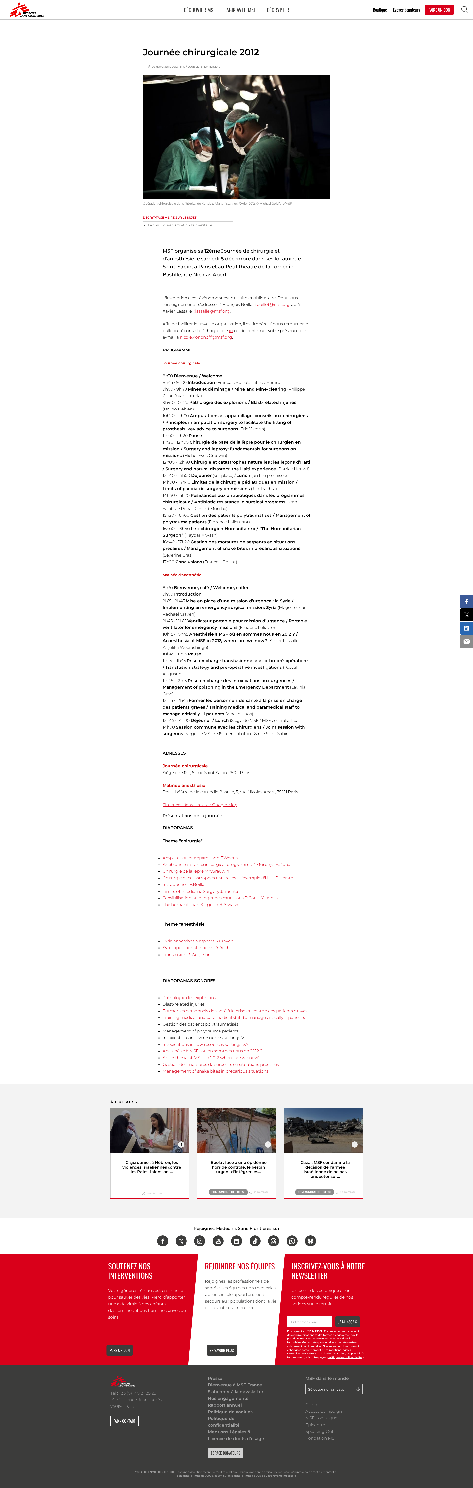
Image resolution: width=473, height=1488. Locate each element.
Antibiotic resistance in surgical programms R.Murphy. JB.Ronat (227, 864)
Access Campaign (323, 1411)
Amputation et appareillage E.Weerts (200, 857)
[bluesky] (310, 1240)
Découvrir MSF (199, 10)
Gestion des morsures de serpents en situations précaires (221, 1064)
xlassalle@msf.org (211, 311)
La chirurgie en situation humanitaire (180, 225)
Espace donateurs (406, 9)
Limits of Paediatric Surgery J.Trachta (200, 891)
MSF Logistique (321, 1417)
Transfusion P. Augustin (187, 954)
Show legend (181, 1144)
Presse (215, 1378)
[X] (181, 1240)
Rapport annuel (225, 1405)
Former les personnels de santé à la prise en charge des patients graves (235, 1010)
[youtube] (218, 1240)
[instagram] (199, 1240)
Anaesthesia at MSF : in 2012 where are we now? (212, 1057)
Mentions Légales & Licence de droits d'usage (236, 1435)
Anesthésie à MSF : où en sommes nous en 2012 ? (213, 1050)
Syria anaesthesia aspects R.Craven (198, 941)
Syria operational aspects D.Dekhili (198, 947)
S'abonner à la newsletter (235, 1391)
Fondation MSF (321, 1438)
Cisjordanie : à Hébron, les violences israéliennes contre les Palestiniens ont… (151, 1167)
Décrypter (278, 10)
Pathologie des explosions (189, 997)
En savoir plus (222, 1350)
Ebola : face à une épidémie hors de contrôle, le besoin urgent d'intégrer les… (239, 1167)
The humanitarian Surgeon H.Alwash (200, 904)
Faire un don (119, 1350)
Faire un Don (439, 9)
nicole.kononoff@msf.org (206, 337)
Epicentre (315, 1424)
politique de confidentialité (344, 1357)
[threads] (273, 1240)
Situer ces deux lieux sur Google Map (200, 804)
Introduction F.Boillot (184, 884)
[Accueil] (26, 9)
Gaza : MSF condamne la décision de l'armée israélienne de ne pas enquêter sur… (325, 1169)
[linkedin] (236, 1240)
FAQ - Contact (124, 1421)
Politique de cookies (230, 1411)
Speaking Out (319, 1431)
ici (231, 330)
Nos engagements (228, 1398)
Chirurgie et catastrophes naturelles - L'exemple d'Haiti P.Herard (228, 877)
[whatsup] (292, 1240)
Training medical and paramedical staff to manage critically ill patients (234, 1017)
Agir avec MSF (241, 10)
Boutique (380, 9)
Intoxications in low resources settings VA (205, 1044)
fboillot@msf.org (272, 304)
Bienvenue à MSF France (235, 1384)
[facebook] (162, 1240)
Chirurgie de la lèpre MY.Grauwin (196, 871)
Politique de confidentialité (224, 1421)
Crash (311, 1404)
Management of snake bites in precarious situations (215, 1071)
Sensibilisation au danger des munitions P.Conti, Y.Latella (220, 898)
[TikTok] (255, 1240)
